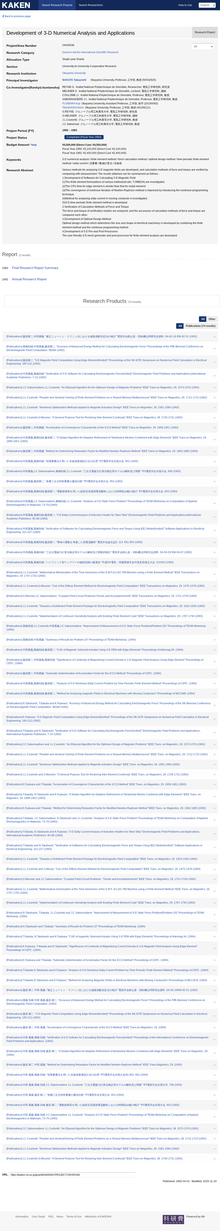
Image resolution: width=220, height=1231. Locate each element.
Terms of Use (74, 1216)
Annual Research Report (29, 279)
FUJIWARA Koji (71, 103)
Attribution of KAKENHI (98, 1216)
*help (33, 144)
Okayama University (74, 73)
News (60, 1216)
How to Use (185, 5)
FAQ (50, 1216)
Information (22, 1216)
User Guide (38, 1216)
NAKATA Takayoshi (74, 79)
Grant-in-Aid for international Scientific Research (90, 52)
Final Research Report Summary (35, 268)
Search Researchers (91, 5)
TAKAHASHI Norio (73, 107)
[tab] (112, 301)
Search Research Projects (57, 5)
